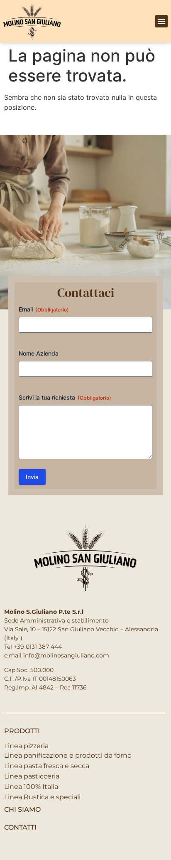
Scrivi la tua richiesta (65, 397)
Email (44, 309)
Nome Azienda (39, 353)
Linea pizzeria (26, 746)
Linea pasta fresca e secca (46, 766)
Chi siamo (22, 809)
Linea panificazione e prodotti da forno (68, 755)
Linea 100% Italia (31, 787)
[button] (161, 21)
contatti (20, 827)
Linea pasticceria (31, 776)
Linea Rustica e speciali (42, 797)
